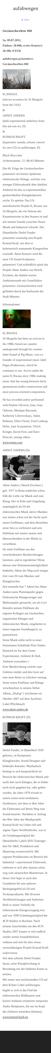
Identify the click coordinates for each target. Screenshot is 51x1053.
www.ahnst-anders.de (15, 709)
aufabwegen (25, 8)
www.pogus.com (12, 442)
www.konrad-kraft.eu (15, 1017)
